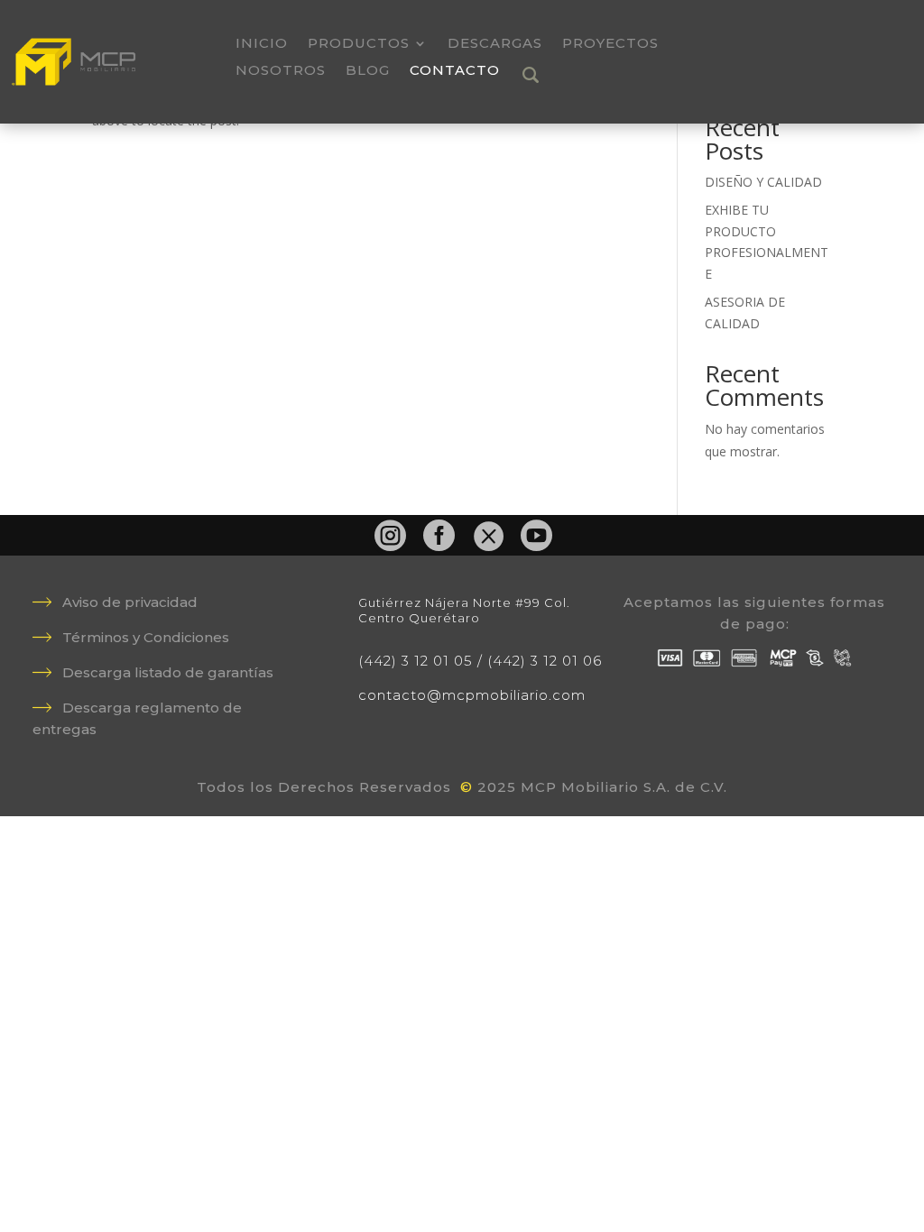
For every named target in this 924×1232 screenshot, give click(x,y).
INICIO (262, 44)
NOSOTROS (281, 71)
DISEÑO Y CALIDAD (763, 181)
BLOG (368, 71)
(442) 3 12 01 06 (544, 660)
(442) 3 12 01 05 (415, 660)
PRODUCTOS (359, 44)
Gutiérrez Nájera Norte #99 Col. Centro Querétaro (464, 610)
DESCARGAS (495, 44)
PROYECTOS (610, 44)
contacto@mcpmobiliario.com (472, 694)
